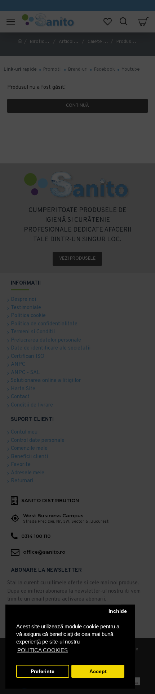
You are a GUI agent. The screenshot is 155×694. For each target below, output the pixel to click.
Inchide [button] (117, 611)
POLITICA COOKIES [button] (42, 650)
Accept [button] (98, 671)
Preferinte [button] (42, 671)
